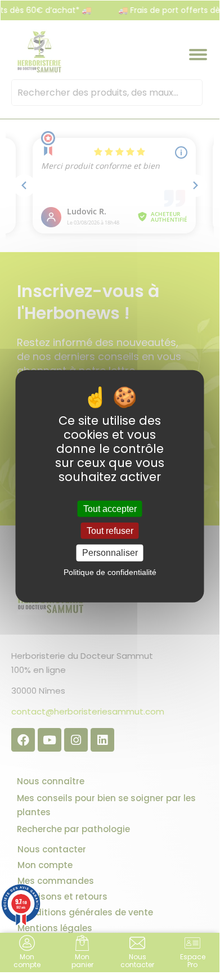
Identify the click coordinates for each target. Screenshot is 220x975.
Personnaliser (110, 553)
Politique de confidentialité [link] (110, 571)
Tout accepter (110, 509)
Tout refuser (110, 531)
